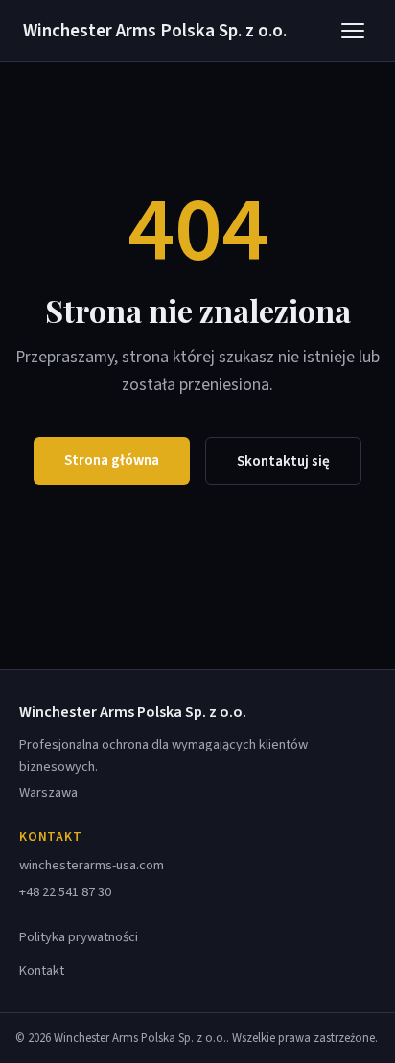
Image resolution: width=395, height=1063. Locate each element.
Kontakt (41, 970)
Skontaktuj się (283, 461)
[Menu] (353, 30)
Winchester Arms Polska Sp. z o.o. (155, 30)
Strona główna (111, 460)
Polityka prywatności (78, 937)
